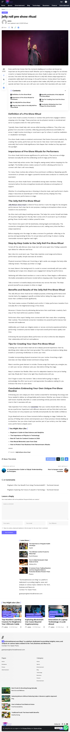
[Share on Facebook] (9, 27)
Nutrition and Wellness (18, 690)
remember (34, 407)
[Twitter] (64, 724)
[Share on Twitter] (12, 27)
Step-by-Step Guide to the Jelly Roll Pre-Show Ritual (23, 106)
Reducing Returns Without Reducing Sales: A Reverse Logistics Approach (34, 696)
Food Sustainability (17, 707)
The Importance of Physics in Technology (25, 435)
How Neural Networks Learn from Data (23, 441)
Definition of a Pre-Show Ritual (21, 94)
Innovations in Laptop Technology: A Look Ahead (57, 622)
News (4, 616)
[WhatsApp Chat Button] (65, 727)
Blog (13, 698)
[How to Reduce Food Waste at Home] (6, 707)
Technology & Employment (34, 616)
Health (31, 548)
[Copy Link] (15, 27)
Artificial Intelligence (9, 614)
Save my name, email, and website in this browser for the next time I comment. (26, 528)
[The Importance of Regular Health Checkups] (23, 546)
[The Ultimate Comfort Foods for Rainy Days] (23, 554)
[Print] (18, 27)
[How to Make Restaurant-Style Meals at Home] (23, 562)
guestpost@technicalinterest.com (30, 594)
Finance (31, 574)
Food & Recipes (33, 556)
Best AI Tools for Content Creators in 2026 (25, 438)
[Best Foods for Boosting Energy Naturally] (6, 690)
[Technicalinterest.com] (9, 2)
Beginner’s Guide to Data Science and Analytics (27, 432)
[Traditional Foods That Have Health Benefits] (6, 715)
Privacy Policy (27, 728)
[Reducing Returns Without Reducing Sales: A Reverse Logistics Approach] (6, 698)
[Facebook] (62, 724)
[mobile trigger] (3, 2)
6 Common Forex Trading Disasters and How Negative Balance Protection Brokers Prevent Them (40, 569)
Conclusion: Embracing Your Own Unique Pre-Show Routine (51, 105)
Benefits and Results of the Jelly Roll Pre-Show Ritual (52, 95)
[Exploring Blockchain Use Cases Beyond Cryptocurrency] (35, 611)
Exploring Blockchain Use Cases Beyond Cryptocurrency (34, 622)
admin (9, 21)
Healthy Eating (16, 715)
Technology (6, 612)
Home (3, 9)
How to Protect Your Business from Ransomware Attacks (30, 444)
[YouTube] (67, 724)
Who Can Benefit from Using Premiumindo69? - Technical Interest (36, 485)
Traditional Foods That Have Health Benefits (25, 712)
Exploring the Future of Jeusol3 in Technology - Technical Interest (36, 490)
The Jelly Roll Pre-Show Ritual (21, 102)
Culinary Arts (33, 564)
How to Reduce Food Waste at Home (23, 704)
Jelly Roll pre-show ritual (17, 205)
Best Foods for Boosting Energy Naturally (24, 688)
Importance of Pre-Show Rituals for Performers (22, 98)
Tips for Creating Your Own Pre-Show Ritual (52, 100)
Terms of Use (37, 728)
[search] (58, 2)
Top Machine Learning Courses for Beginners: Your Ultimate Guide (11, 622)
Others (5, 12)
